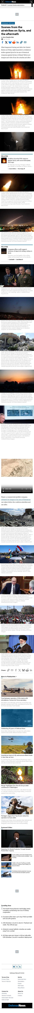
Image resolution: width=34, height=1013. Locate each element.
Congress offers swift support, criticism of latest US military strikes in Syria (20, 251)
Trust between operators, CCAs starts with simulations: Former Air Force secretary (14, 699)
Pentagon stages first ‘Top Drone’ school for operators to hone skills (15, 817)
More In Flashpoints (8, 676)
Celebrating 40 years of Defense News (13, 728)
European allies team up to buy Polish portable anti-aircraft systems (17, 917)
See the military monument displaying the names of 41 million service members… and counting (22, 856)
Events (19, 983)
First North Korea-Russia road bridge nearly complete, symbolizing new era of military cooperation (16, 910)
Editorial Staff (5, 1000)
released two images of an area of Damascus (15, 499)
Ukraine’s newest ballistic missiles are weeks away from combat (17, 930)
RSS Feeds (21, 985)
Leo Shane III (19, 259)
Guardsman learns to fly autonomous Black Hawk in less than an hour (16, 756)
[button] (17, 142)
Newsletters (21, 981)
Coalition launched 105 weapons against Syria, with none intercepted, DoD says (19, 160)
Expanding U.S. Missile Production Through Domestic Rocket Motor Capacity (16, 850)
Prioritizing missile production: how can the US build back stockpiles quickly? (21, 871)
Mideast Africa (8, 23)
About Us (20, 993)
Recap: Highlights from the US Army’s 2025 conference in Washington (15, 786)
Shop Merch (21, 988)
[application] (17, 141)
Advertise (4, 993)
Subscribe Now (22, 979)
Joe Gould (11, 259)
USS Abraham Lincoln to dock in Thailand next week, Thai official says (17, 924)
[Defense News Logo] (10, 2)
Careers (20, 995)
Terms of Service (6, 981)
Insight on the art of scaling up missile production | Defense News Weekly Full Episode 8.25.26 (21, 864)
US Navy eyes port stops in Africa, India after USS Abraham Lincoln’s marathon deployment (17, 936)
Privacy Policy (5, 979)
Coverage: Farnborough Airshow (15, 5)
